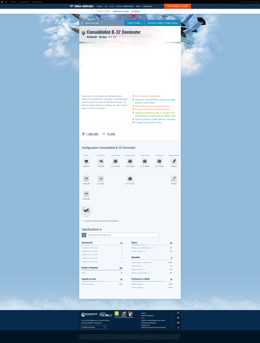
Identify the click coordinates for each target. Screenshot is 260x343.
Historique (136, 11)
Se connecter (243, 2)
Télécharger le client (177, 6)
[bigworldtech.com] (106, 315)
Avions (111, 6)
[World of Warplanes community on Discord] (178, 322)
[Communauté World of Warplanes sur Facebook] (178, 327)
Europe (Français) (88, 327)
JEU (106, 6)
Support (143, 313)
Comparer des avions (121, 11)
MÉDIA (138, 6)
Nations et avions (103, 11)
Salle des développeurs (147, 315)
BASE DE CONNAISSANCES (125, 6)
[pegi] (123, 314)
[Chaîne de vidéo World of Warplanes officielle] (178, 312)
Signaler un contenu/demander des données (153, 320)
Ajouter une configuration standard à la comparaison (102, 221)
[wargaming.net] (89, 315)
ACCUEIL (99, 6)
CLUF (142, 318)
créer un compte (254, 2)
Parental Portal (145, 325)
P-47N (86, 216)
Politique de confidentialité (148, 323)
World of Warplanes (81, 6)
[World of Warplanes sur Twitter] (178, 317)
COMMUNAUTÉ (147, 6)
